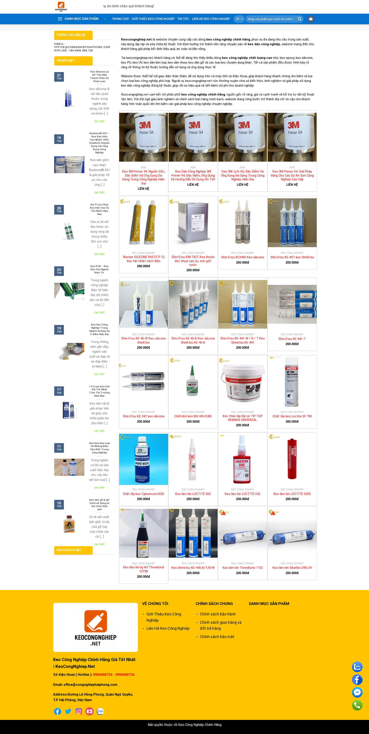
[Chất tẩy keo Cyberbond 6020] (143, 459)
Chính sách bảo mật (217, 636)
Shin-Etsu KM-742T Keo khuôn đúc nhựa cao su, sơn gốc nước (193, 261)
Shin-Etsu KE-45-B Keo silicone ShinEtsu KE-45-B (193, 340)
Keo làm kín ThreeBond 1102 (243, 568)
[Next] (304, 28)
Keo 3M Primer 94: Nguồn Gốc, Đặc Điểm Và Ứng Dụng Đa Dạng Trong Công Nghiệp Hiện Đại (143, 177)
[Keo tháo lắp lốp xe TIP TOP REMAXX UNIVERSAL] (242, 381)
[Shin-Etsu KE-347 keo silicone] (143, 382)
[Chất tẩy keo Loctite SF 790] (292, 382)
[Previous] (65, 28)
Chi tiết (99, 121)
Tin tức (183, 19)
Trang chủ (120, 19)
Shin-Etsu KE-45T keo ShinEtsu (292, 257)
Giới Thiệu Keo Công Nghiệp (153, 19)
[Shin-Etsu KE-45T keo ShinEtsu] (292, 222)
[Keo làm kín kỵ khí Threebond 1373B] (143, 533)
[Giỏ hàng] (311, 19)
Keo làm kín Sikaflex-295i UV (292, 568)
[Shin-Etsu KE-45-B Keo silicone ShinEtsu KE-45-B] (193, 304)
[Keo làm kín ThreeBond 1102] (242, 533)
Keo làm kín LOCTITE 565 (193, 494)
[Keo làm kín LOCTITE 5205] (292, 459)
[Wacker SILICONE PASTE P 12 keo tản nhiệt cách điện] (143, 222)
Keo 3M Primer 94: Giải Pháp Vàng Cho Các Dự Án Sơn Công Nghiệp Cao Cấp (292, 175)
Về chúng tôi (155, 603)
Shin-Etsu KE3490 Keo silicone (242, 257)
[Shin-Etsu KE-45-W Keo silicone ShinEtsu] (143, 304)
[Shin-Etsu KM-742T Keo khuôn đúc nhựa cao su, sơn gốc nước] (193, 222)
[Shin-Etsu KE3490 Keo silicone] (242, 222)
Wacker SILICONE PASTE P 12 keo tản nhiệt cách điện (143, 259)
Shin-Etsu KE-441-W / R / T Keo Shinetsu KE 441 (242, 340)
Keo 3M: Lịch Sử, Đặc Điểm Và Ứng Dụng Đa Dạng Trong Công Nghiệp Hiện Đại (242, 175)
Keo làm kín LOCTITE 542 (242, 494)
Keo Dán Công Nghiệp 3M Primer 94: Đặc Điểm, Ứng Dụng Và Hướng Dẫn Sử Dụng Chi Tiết (193, 175)
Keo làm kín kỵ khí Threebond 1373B (143, 569)
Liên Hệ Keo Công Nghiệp (211, 19)
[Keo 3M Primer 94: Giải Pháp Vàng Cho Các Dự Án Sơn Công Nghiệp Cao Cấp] (292, 137)
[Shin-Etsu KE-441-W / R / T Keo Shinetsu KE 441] (242, 304)
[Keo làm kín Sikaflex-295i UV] (292, 533)
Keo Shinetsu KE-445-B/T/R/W (193, 568)
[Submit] (299, 19)
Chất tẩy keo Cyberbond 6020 (143, 494)
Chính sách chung (214, 603)
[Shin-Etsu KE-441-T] (292, 304)
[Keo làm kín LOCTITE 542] (242, 459)
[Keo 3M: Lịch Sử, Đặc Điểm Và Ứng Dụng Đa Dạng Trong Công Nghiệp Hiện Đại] (242, 137)
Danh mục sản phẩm (269, 603)
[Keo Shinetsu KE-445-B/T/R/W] (193, 533)
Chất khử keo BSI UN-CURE (193, 416)
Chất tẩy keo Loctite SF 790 (292, 416)
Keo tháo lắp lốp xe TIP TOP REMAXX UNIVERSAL (243, 418)
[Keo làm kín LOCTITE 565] (193, 459)
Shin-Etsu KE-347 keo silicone (143, 416)
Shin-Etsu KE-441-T (292, 339)
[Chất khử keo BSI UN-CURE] (193, 382)
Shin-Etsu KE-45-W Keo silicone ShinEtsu (144, 340)
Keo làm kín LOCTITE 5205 (292, 494)
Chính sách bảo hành (218, 614)
